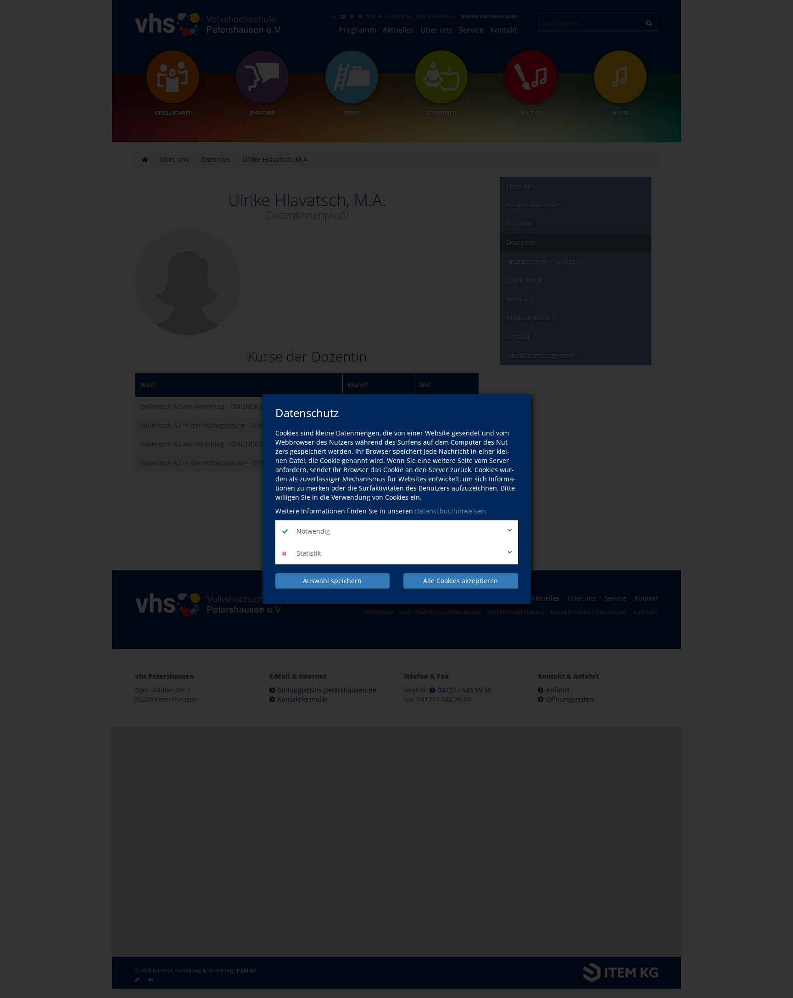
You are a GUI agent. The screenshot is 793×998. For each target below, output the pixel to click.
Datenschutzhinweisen (450, 511)
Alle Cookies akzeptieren (460, 580)
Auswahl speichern (332, 580)
